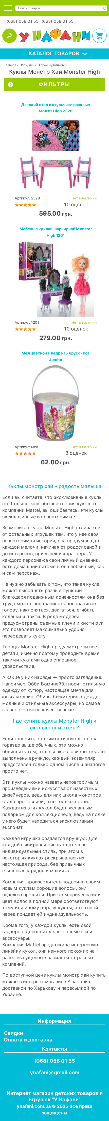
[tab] (8, 8)
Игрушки (27, 65)
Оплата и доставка (28, 1040)
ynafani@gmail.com (54, 1072)
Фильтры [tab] (54, 84)
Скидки (13, 1033)
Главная (10, 65)
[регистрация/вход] (9, 36)
